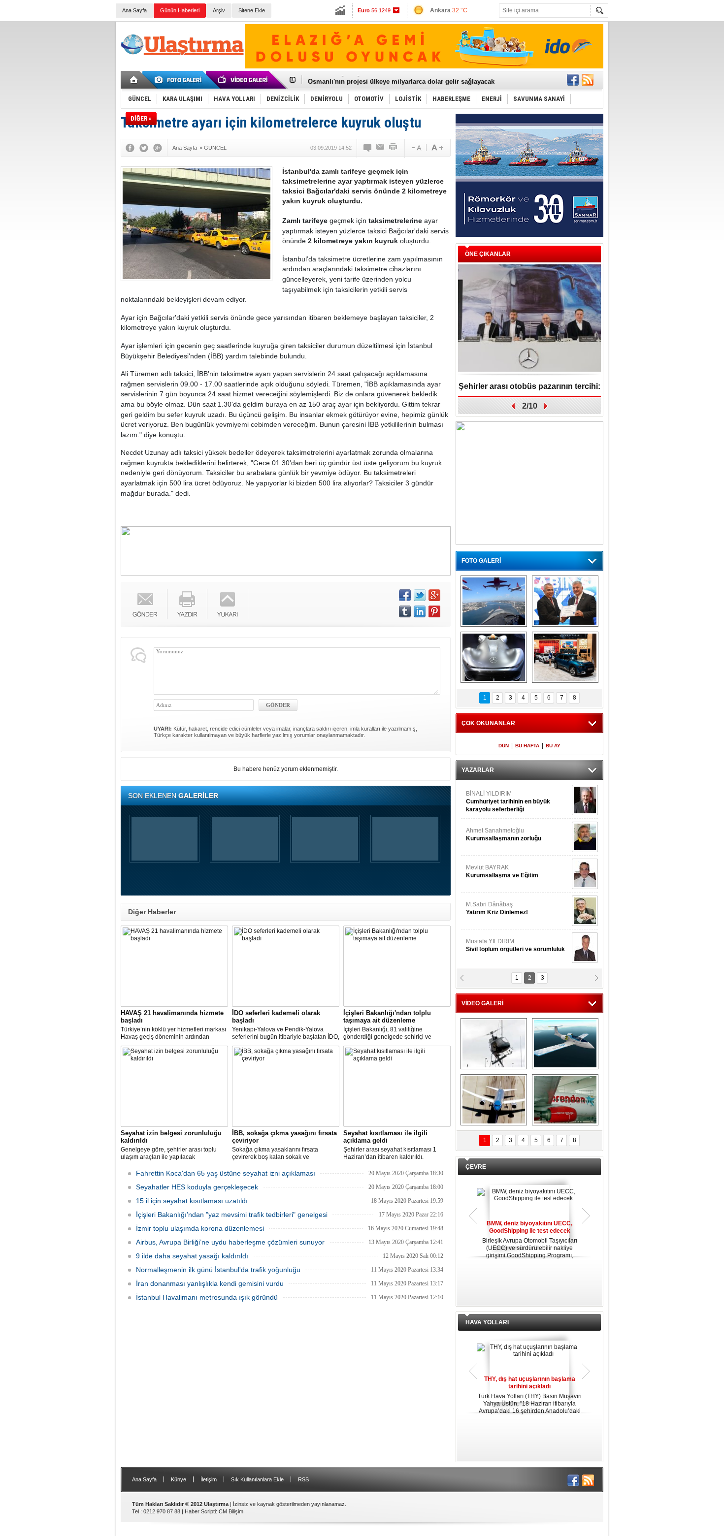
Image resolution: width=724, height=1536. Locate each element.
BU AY (553, 745)
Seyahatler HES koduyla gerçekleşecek (197, 1187)
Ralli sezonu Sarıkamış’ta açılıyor (529, 386)
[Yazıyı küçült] (416, 147)
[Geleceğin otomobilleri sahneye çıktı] (494, 657)
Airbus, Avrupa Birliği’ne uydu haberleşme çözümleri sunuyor (230, 1242)
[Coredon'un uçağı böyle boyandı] (565, 1099)
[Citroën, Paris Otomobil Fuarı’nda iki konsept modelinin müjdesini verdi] (565, 657)
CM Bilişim (231, 1511)
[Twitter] (143, 147)
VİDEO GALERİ (482, 1003)
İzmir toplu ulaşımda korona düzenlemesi (200, 1228)
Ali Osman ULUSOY (493, 797)
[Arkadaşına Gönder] (380, 147)
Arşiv (219, 10)
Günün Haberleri (179, 10)
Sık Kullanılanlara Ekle (257, 1479)
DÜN (503, 745)
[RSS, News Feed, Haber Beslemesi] (587, 80)
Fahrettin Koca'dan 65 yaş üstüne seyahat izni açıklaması (225, 1173)
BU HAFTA (527, 745)
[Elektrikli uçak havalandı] (565, 1043)
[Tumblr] (405, 611)
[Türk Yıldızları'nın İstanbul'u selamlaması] (494, 601)
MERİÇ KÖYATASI (490, 908)
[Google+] (157, 147)
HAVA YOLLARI (487, 1322)
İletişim (208, 1479)
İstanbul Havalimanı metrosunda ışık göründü (207, 1297)
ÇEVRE (475, 1166)
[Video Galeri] (244, 80)
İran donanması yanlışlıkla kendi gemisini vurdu (210, 1283)
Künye (178, 1479)
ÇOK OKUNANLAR (488, 723)
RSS (303, 1479)
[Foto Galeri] (180, 80)
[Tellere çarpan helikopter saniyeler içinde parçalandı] (494, 1043)
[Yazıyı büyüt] (437, 147)
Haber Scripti (200, 1511)
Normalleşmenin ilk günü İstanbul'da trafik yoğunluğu (218, 1270)
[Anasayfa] (134, 80)
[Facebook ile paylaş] (573, 80)
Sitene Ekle (251, 10)
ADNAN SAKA (495, 871)
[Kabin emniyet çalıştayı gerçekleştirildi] (565, 601)
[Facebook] (130, 147)
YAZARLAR (477, 770)
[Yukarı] (227, 604)
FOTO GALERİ (481, 560)
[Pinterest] (434, 611)
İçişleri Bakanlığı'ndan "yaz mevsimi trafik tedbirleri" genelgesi (232, 1214)
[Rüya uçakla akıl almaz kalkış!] (494, 1099)
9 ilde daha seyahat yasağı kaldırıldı (192, 1256)
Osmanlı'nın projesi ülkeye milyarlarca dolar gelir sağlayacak (401, 80)
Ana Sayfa (134, 10)
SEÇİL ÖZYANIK (488, 834)
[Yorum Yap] (367, 147)
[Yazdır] (393, 147)
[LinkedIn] (420, 611)
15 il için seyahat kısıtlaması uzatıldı (192, 1201)
